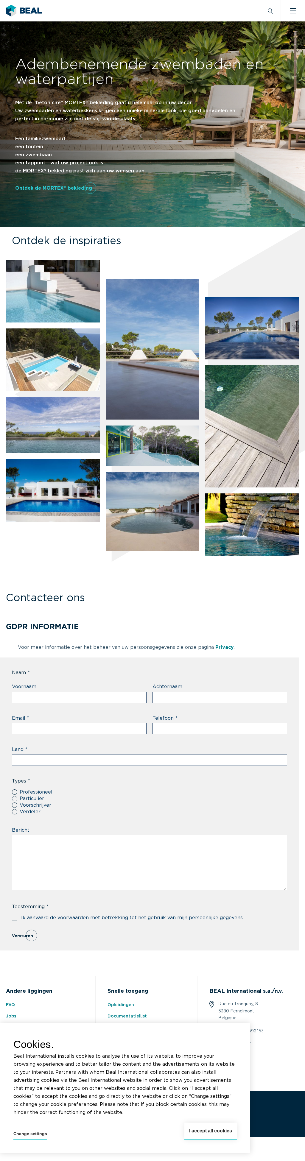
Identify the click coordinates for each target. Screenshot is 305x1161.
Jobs (11, 1016)
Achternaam (167, 686)
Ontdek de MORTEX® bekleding (53, 188)
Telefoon (165, 718)
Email (20, 718)
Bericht (20, 830)
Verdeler (30, 811)
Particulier (32, 798)
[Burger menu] (293, 10)
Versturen (22, 936)
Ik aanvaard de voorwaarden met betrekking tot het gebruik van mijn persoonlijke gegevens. (132, 917)
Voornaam (24, 686)
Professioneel (36, 792)
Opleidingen (121, 1005)
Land (19, 749)
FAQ (10, 1005)
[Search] (270, 10)
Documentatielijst (127, 1016)
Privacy (224, 647)
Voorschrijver (35, 805)
